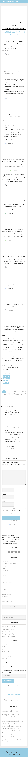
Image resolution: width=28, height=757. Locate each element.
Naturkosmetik (17, 735)
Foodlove (4, 723)
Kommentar (5, 469)
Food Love (5, 580)
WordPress (15, 754)
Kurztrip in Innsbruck (8, 629)
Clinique (9, 717)
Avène (3, 711)
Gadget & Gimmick (7, 582)
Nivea (4, 737)
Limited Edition (21, 728)
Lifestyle (4, 589)
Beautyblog (6, 715)
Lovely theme (15, 751)
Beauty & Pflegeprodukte (9, 563)
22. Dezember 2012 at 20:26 (12, 427)
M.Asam (7, 730)
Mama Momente (6, 594)
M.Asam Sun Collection (8, 636)
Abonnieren (8, 681)
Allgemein (5, 561)
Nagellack (11, 735)
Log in (19, 754)
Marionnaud (5, 735)
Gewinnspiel (5, 584)
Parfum (13, 737)
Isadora (16, 728)
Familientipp (5, 575)
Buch (3, 568)
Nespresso (22, 735)
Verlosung (5, 741)
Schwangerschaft (5, 739)
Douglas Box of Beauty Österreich (16, 718)
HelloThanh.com (14, 12)
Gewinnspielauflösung (20, 723)
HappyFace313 (6, 654)
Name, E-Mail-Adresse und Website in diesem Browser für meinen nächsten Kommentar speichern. (12, 512)
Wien (9, 741)
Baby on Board (8, 711)
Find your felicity (6, 647)
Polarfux (4, 644)
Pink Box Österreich (19, 737)
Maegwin (7, 426)
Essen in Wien (6, 721)
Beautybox (23, 391)
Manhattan (21, 733)
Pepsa (22, 355)
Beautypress (4, 717)
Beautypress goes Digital (8, 634)
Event (3, 573)
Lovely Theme (16, 752)
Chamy (4, 649)
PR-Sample (5, 596)
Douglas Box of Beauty (6, 718)
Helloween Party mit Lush (9, 631)
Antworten (7, 417)
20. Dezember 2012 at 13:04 (12, 408)
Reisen (4, 598)
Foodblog (21, 721)
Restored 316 (22, 751)
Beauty (14, 711)
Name (4, 487)
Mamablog (12, 730)
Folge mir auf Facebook (14, 694)
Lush (3, 730)
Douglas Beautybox (20, 717)
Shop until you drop (7, 601)
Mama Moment (19, 730)
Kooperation (5, 587)
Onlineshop (8, 737)
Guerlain (12, 728)
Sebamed (11, 739)
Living (3, 591)
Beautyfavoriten (21, 714)
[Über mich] (14, 529)
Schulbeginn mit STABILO (9, 627)
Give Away (5, 726)
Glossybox (17, 393)
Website (4, 501)
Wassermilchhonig (7, 656)
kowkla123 (7, 406)
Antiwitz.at (5, 658)
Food (17, 721)
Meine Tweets (6, 690)
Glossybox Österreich (20, 394)
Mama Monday (16, 733)
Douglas (13, 717)
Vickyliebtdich (6, 651)
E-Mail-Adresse (6, 494)
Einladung (5, 570)
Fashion (4, 577)
